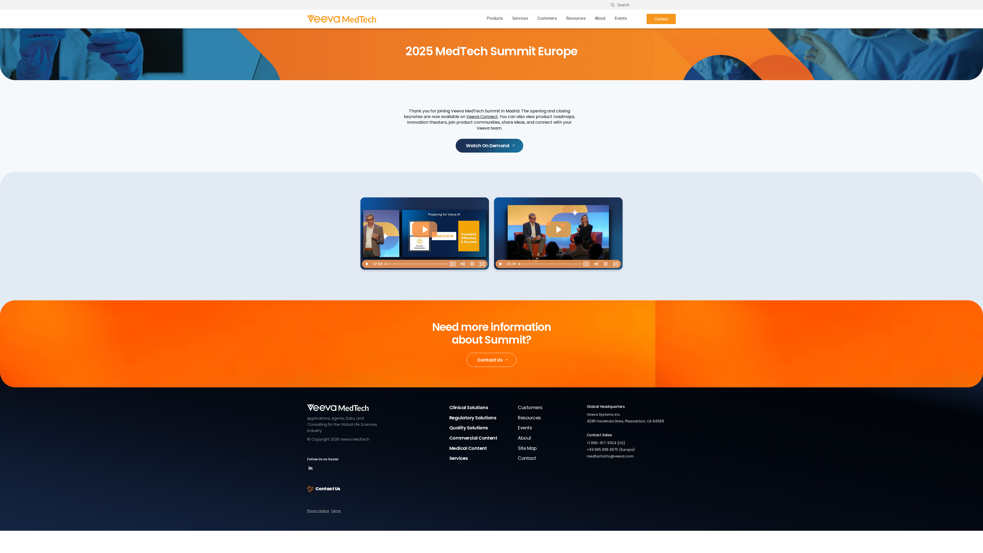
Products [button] (495, 18)
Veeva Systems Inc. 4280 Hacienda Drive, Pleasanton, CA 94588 (625, 418)
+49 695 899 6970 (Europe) (611, 449)
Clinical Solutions (468, 407)
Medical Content (468, 448)
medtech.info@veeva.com (610, 456)
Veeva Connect (482, 117)
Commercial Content (473, 438)
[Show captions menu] (452, 264)
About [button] (600, 18)
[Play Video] (367, 264)
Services (458, 458)
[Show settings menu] (472, 264)
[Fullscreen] (482, 264)
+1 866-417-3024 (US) (606, 442)
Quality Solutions (468, 427)
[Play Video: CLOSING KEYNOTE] (558, 229)
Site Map (527, 448)
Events (621, 18)
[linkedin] (310, 470)
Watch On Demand (487, 145)
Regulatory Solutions (472, 417)
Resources (576, 18)
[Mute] (462, 264)
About (524, 438)
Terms (336, 511)
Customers (547, 18)
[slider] (415, 264)
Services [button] (520, 18)
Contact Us (490, 360)
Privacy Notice (318, 511)
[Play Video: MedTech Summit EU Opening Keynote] (424, 229)
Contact (661, 19)
